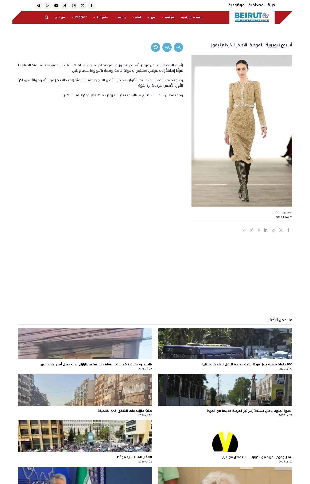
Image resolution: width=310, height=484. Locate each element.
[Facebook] (288, 234)
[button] (46, 17)
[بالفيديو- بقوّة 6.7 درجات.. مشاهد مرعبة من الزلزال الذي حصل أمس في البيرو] (85, 343)
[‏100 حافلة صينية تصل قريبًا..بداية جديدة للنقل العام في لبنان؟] (225, 343)
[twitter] (82, 5)
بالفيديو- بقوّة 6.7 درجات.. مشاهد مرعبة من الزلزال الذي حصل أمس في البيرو (96, 364)
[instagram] (73, 5)
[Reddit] (273, 234)
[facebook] (91, 5)
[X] (281, 234)
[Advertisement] (165, 282)
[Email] (243, 234)
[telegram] (38, 5)
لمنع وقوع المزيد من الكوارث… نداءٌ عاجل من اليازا (257, 457)
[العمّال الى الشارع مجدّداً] (85, 436)
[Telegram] (251, 234)
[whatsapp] (47, 5)
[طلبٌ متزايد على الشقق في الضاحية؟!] (85, 390)
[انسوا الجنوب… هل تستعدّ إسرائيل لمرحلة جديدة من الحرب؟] (225, 390)
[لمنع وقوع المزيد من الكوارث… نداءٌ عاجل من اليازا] (225, 436)
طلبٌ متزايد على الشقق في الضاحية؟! (124, 411)
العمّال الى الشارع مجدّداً (134, 457)
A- (178, 47)
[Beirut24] (252, 13)
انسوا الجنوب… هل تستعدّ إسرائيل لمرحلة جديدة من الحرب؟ (249, 411)
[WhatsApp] (258, 234)
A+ (167, 47)
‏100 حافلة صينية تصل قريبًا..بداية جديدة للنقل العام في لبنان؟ (246, 364)
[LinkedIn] (266, 234)
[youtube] (56, 5)
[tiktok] (65, 5)
